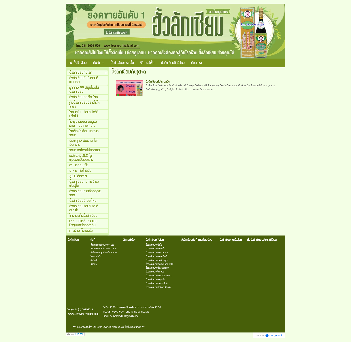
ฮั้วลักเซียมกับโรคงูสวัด (158, 81)
